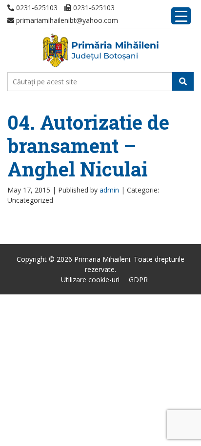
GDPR (138, 279)
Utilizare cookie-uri (90, 279)
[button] (183, 81)
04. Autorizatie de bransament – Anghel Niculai (88, 145)
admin (109, 189)
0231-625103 (36, 7)
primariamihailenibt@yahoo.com (66, 20)
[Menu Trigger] (181, 15)
